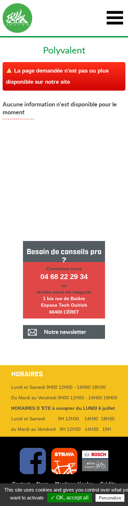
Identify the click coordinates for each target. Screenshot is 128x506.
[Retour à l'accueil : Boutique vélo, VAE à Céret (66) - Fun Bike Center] (17, 18)
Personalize (110, 497)
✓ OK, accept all (70, 497)
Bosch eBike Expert (95, 461)
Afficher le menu (115, 18)
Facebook (33, 461)
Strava (64, 461)
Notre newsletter (65, 332)
